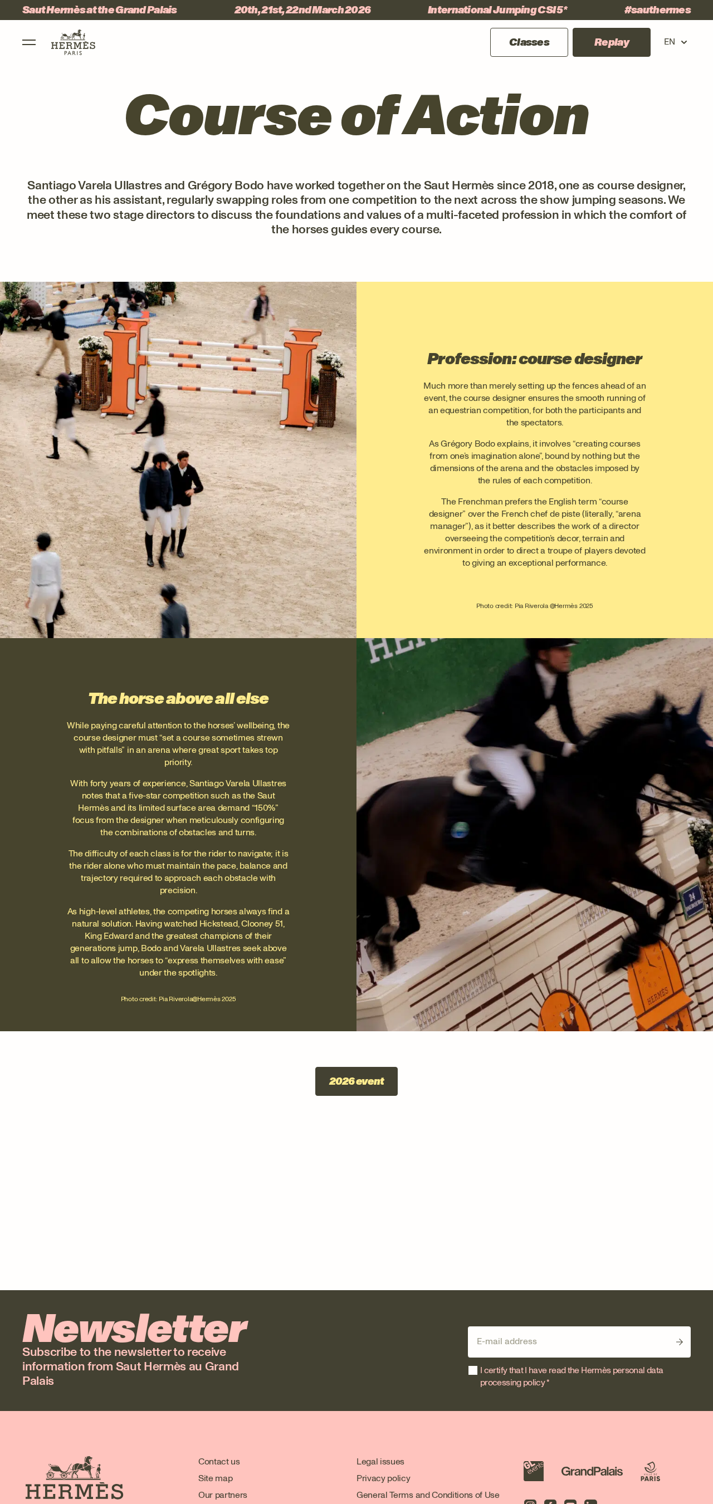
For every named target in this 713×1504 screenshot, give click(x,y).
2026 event (356, 1081)
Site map (215, 1478)
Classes (529, 42)
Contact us (219, 1461)
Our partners (222, 1495)
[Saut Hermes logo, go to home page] (73, 42)
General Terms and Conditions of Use (428, 1495)
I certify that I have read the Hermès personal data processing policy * (571, 1376)
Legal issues (380, 1461)
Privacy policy (383, 1478)
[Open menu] (29, 42)
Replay (611, 42)
